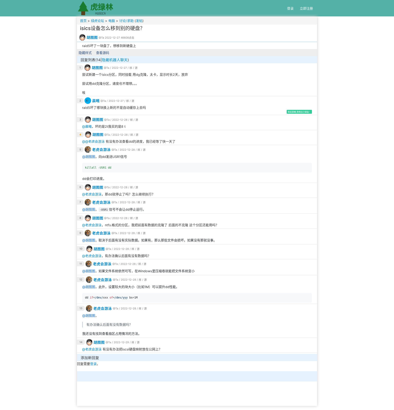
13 (80, 308)
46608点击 (127, 37)
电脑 (111, 21)
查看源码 (102, 53)
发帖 (139, 21)
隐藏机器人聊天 (115, 60)
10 (80, 248)
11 (80, 263)
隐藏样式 (85, 53)
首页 (83, 21)
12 (80, 279)
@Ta (101, 37)
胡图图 (92, 37)
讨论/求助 (126, 21)
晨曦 (96, 101)
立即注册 (306, 8)
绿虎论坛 (97, 21)
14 (80, 342)
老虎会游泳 (96, 141)
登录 (290, 8)
